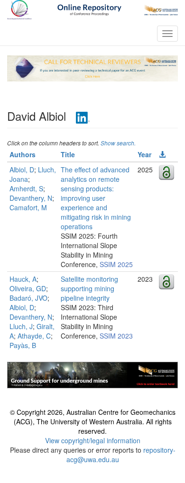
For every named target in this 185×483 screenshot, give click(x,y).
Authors (22, 154)
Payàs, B (22, 345)
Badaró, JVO (28, 298)
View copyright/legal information (92, 440)
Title (68, 154)
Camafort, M (28, 207)
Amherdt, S (26, 188)
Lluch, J (21, 326)
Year (144, 154)
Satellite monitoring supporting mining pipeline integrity (89, 288)
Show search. (118, 143)
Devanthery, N (30, 198)
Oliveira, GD (27, 288)
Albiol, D (21, 169)
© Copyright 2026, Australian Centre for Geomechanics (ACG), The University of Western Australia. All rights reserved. (93, 421)
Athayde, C (34, 335)
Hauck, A (23, 279)
